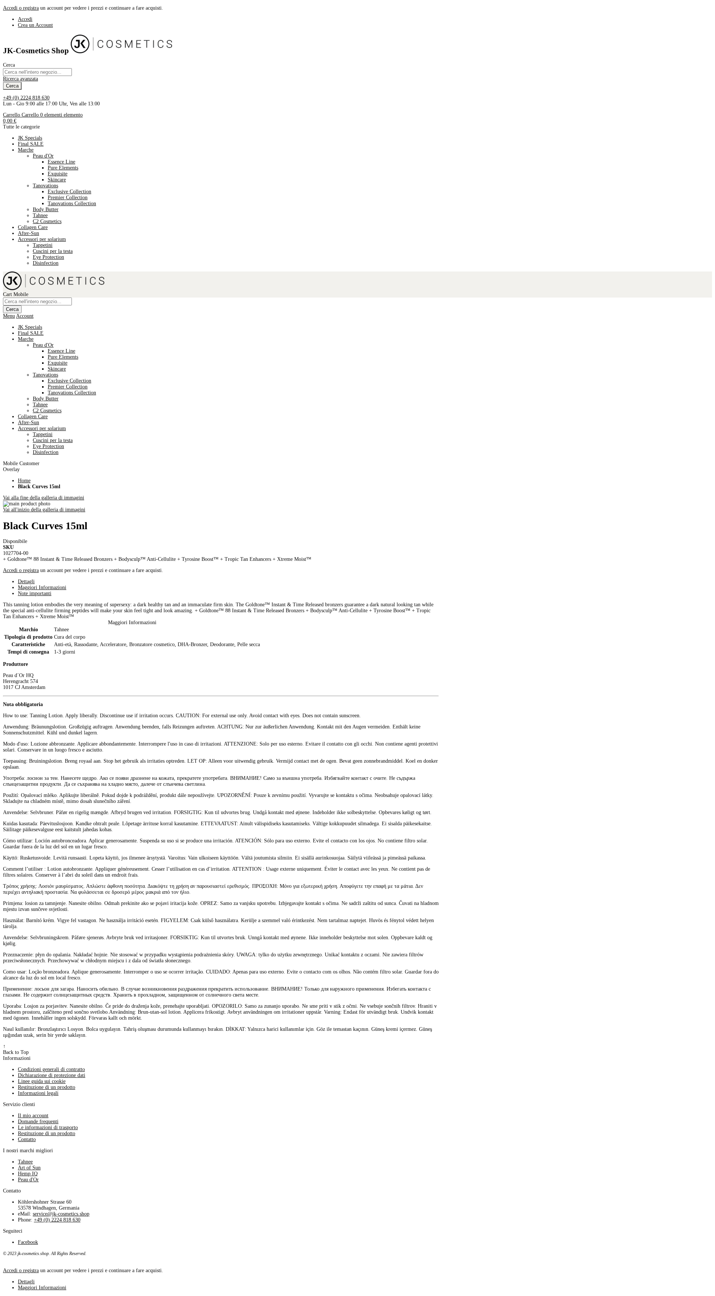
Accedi (25, 19)
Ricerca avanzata (20, 79)
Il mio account (33, 1115)
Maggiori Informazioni (42, 587)
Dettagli (26, 581)
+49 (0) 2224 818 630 (26, 98)
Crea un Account (35, 25)
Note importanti (34, 593)
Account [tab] (25, 316)
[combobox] (37, 72)
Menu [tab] (9, 316)
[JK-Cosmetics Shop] (121, 50)
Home (24, 480)
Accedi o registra (21, 8)
